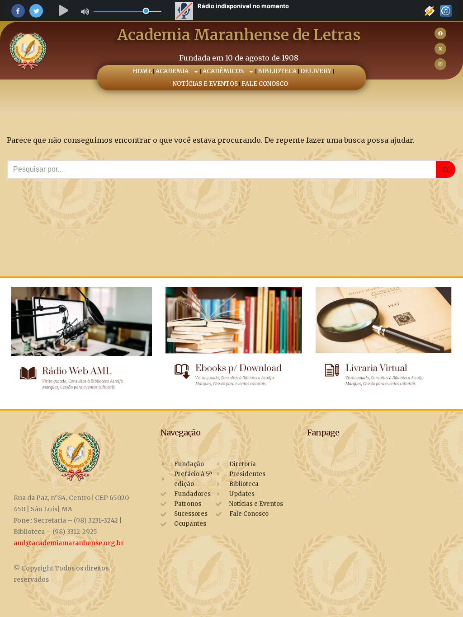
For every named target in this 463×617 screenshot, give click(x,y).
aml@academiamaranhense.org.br (69, 543)
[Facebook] (440, 33)
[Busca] (446, 169)
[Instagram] (440, 64)
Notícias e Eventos (205, 84)
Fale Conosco (264, 84)
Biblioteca (277, 71)
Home (142, 71)
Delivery (316, 71)
